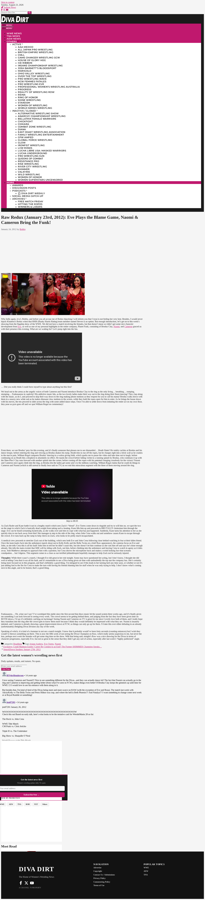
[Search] (29, 12)
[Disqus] (72, 705)
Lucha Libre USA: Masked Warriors (42, 150)
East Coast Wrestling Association (41, 132)
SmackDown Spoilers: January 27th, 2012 (22, 649)
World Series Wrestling (35, 108)
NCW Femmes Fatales (32, 81)
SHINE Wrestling (29, 100)
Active (16, 44)
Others (12, 41)
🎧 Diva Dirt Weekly (31, 193)
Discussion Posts (24, 188)
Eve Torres (49, 644)
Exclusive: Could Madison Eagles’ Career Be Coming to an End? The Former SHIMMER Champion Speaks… (52, 646)
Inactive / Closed (24, 111)
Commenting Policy (101, 882)
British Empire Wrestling (35, 52)
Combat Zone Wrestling (34, 126)
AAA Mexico (25, 47)
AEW (146, 871)
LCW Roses (25, 148)
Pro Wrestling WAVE (32, 79)
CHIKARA (23, 124)
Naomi (117, 326)
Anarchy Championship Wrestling (42, 116)
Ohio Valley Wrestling (34, 73)
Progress (24, 89)
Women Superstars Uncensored (40, 180)
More (10, 182)
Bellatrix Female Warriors (37, 118)
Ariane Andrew (36, 644)
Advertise (97, 868)
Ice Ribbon (25, 63)
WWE (146, 868)
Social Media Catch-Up (27, 196)
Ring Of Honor (28, 97)
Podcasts (19, 190)
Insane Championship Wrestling (40, 65)
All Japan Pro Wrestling (35, 49)
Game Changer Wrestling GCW (39, 57)
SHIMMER (24, 169)
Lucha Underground (32, 153)
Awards (17, 185)
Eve (19, 326)
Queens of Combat (30, 158)
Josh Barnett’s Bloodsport (37, 68)
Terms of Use (98, 885)
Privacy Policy (99, 878)
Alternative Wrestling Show (38, 113)
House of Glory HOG (32, 60)
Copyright (97, 871)
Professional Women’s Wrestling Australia (49, 86)
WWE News (14, 33)
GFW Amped (25, 137)
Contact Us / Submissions (104, 875)
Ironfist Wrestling (31, 145)
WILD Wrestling (29, 174)
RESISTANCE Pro (28, 161)
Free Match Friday (30, 201)
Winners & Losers (30, 206)
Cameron (128, 326)
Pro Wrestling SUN (31, 156)
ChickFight (25, 121)
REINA (22, 94)
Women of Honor (30, 177)
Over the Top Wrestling (34, 76)
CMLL (21, 55)
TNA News (13, 36)
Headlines (17, 644)
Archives (18, 199)
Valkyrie (24, 172)
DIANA (22, 129)
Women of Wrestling (32, 105)
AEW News (14, 38)
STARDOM (24, 102)
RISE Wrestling (28, 164)
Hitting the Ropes (30, 204)
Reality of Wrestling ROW (36, 92)
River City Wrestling (32, 166)
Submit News (9, 7)
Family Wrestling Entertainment (41, 134)
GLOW (22, 142)
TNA (146, 875)
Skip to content (7, 2)
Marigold (24, 71)
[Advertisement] (72, 251)
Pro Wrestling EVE (31, 84)
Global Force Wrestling (35, 140)
